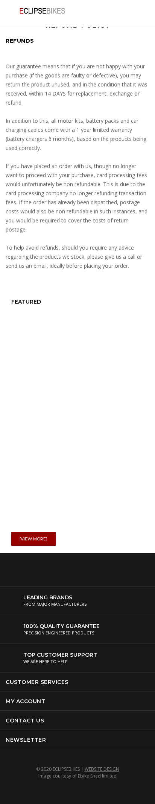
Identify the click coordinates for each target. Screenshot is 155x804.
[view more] (33, 539)
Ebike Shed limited (97, 776)
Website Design (102, 769)
